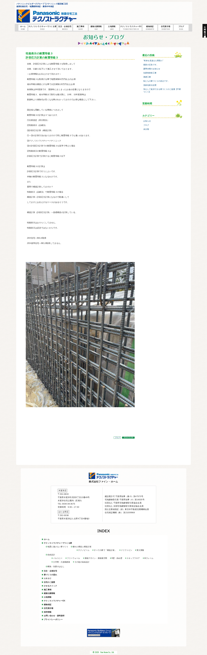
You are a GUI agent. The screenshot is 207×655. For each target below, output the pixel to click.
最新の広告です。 (150, 65)
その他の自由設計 (81, 562)
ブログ (181, 27)
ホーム (23, 27)
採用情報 (47, 612)
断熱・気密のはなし (56, 566)
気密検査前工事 (149, 73)
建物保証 (150, 27)
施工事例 (80, 27)
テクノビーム (83, 550)
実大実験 (140, 550)
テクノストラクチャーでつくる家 (42, 27)
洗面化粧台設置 (149, 85)
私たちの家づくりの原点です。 (156, 81)
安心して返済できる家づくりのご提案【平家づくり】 (162, 90)
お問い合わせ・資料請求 (54, 616)
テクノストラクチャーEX (131, 27)
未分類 (146, 129)
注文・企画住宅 (64, 27)
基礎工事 (147, 77)
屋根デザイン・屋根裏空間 (96, 558)
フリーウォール (73, 558)
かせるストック (50, 586)
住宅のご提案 (49, 582)
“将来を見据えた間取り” (153, 61)
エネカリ (47, 578)
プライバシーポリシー (53, 619)
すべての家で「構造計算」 (105, 550)
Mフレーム (148, 558)
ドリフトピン (126, 550)
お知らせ (147, 121)
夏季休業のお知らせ (151, 69)
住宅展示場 (165, 27)
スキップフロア (133, 558)
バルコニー (57, 558)
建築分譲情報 (49, 593)
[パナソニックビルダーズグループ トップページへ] (103, 636)
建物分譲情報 (96, 27)
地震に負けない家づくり (58, 547)
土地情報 (111, 27)
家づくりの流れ (50, 575)
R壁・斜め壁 (117, 558)
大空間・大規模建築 (61, 562)
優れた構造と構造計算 (82, 547)
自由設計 (51, 555)
